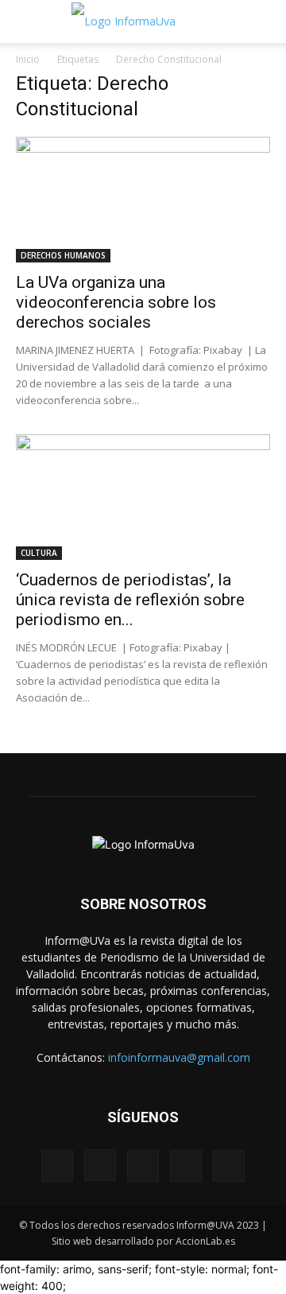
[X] (186, 1166)
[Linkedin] (143, 1166)
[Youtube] (229, 1166)
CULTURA (39, 552)
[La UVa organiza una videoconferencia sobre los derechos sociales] (143, 199)
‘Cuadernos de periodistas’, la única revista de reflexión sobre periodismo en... (130, 599)
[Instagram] (100, 1165)
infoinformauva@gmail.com (179, 1057)
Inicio (28, 59)
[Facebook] (57, 1166)
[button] (27, 21)
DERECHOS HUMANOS (63, 255)
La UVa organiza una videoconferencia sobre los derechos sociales (116, 302)
